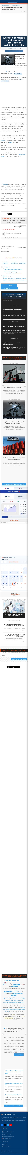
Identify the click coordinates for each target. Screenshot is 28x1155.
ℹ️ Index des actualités (7, 1134)
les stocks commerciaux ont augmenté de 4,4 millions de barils (14, 1009)
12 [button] (10, 576)
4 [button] (6, 572)
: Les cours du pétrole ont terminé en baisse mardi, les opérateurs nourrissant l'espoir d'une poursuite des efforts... (14, 332)
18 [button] (6, 580)
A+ (21, 11)
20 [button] (14, 580)
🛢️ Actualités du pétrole (15, 5)
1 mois (4, 516)
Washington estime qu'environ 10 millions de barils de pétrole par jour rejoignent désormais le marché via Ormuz (14, 1000)
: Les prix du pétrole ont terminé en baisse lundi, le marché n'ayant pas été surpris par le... (14, 349)
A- (25, 11)
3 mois (10, 516)
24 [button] (3, 583)
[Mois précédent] (5, 562)
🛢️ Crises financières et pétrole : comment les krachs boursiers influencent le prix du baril (14, 1030)
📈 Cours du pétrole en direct (8, 1131)
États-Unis (5, 184)
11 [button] (6, 576)
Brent (7, 72)
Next (25, 386)
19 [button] (10, 580)
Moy (21, 513)
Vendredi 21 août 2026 (12, 980)
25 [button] (6, 583)
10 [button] (3, 576)
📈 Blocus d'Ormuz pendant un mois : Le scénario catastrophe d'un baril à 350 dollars (14, 1072)
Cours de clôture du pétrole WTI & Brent (14, 50)
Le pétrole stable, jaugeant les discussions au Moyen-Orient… (14, 386)
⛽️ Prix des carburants (6, 1138)
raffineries (3, 140)
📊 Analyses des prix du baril (8, 1136)
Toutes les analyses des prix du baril (15, 1106)
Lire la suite (19, 1054)
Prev (3, 386)
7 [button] (17, 572)
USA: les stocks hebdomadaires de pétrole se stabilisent (14, 458)
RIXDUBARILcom (8, 1115)
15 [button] (21, 576)
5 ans (23, 516)
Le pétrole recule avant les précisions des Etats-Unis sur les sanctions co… (15, 635)
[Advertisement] (14, 25)
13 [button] (14, 576)
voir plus (6, 273)
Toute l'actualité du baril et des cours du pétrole (14, 484)
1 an (17, 516)
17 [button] (3, 580)
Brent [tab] (7, 488)
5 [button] (10, 572)
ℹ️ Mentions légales (6, 1146)
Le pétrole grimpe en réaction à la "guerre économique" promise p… (14, 625)
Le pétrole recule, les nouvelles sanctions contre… (12, 343)
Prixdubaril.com (5, 5)
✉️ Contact (4, 1144)
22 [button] (21, 580)
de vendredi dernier (13, 991)
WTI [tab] (20, 488)
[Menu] (24, 1)
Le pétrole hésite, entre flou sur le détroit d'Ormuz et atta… (14, 422)
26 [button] (10, 583)
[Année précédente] (2, 562)
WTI (20, 77)
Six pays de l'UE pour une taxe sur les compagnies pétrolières (14, 616)
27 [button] (14, 583)
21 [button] (17, 580)
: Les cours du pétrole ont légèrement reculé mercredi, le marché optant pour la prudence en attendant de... (14, 315)
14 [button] (17, 576)
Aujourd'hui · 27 (14, 561)
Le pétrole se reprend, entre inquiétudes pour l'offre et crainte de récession (14, 41)
